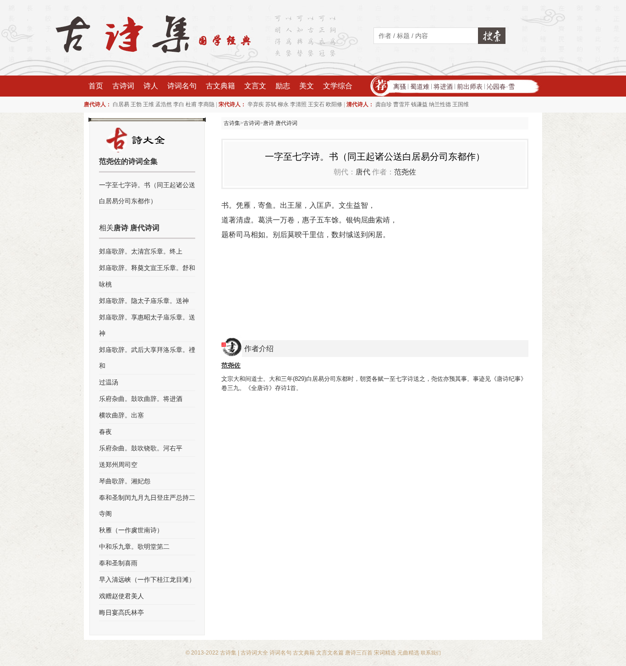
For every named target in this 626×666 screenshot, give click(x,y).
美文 (306, 86)
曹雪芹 (401, 104)
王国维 (460, 104)
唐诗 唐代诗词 (280, 123)
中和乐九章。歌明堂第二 (134, 546)
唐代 (363, 172)
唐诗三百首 (359, 653)
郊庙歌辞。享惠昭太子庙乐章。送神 (147, 325)
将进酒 (443, 86)
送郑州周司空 (118, 464)
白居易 (121, 104)
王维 (148, 104)
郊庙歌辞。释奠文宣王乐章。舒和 (147, 267)
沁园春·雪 (501, 86)
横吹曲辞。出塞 (121, 415)
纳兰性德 (440, 104)
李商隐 (206, 104)
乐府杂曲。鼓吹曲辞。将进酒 (140, 398)
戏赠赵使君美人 (121, 596)
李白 (178, 104)
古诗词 (123, 86)
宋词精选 (385, 653)
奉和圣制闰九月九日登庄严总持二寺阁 (147, 505)
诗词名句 (182, 86)
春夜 (105, 431)
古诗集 (232, 123)
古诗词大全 (254, 653)
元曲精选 (408, 653)
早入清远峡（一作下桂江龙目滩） (147, 579)
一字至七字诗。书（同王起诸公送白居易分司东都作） (147, 193)
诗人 (150, 86)
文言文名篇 (330, 653)
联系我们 (431, 652)
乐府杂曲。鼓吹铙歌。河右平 (140, 448)
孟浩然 (163, 104)
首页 (95, 86)
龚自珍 (383, 104)
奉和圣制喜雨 (118, 563)
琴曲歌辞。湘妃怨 (124, 481)
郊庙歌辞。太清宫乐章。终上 (140, 251)
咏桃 (105, 284)
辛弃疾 (255, 104)
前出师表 (470, 86)
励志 (282, 86)
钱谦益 (419, 104)
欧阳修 (334, 104)
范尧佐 (405, 172)
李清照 (298, 104)
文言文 (255, 86)
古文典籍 (220, 86)
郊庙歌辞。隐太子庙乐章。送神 (144, 300)
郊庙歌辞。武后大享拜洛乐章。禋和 (147, 357)
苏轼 (270, 104)
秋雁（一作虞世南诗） (131, 530)
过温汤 (108, 382)
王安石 (316, 104)
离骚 (399, 86)
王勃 (136, 104)
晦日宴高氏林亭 (121, 612)
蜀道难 (419, 86)
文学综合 (337, 86)
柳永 (283, 104)
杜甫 (191, 104)
